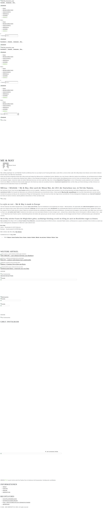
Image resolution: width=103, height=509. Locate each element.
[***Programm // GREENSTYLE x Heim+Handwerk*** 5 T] (77, 386)
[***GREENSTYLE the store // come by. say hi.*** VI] (43, 359)
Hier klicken (18, 231)
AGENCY (5, 17)
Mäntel (37, 237)
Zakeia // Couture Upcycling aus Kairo (13, 264)
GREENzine (6, 13)
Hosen (25, 237)
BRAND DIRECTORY (8, 10)
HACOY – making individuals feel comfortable (15, 260)
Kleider (33, 237)
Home (4, 8)
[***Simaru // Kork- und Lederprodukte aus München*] (94, 366)
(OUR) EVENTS (7, 11)
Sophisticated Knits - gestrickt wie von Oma (14, 268)
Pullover (49, 237)
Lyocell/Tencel (72, 192)
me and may (43, 237)
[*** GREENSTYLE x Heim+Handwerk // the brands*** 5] (26, 333)
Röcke (53, 237)
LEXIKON (5, 15)
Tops (57, 237)
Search (3, 35)
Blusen (9, 237)
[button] (51, 20)
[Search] (18, 114)
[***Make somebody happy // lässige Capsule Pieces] (60, 372)
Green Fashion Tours (17, 237)
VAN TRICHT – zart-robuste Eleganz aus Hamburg (17, 255)
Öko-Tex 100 (65, 192)
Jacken (29, 237)
